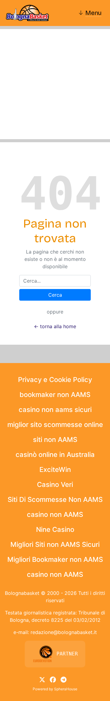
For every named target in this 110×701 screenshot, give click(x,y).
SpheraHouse (65, 689)
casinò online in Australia (55, 454)
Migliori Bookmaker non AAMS (55, 559)
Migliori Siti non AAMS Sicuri (55, 544)
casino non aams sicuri (55, 410)
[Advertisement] (55, 84)
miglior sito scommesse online (55, 424)
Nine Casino (55, 529)
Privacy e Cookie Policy (55, 380)
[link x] (42, 679)
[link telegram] (64, 679)
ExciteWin (55, 469)
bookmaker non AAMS (55, 395)
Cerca (55, 295)
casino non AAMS (55, 514)
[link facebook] (53, 679)
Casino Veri (55, 484)
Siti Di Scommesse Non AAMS (55, 499)
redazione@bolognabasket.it (64, 632)
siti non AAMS (55, 439)
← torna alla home (55, 326)
